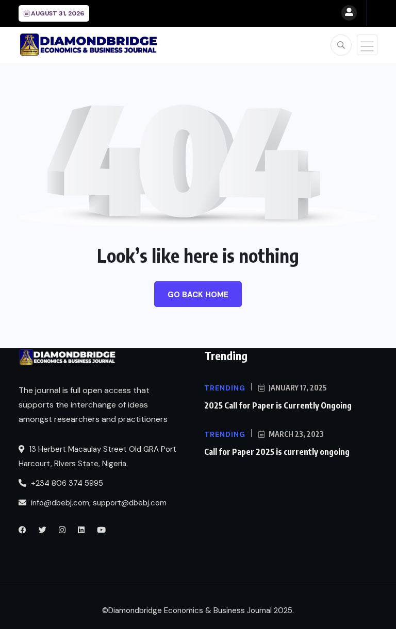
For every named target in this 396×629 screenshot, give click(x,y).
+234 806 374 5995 (66, 483)
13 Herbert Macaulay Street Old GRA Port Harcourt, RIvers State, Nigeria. (97, 456)
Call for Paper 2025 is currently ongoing (277, 452)
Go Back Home (198, 295)
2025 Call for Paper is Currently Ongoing (278, 405)
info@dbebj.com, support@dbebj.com (99, 503)
